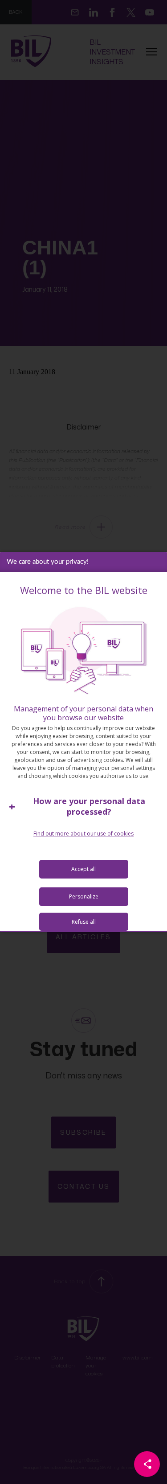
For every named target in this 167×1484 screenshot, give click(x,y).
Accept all (83, 869)
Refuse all (84, 922)
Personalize (83, 896)
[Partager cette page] (147, 1464)
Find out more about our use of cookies (83, 833)
